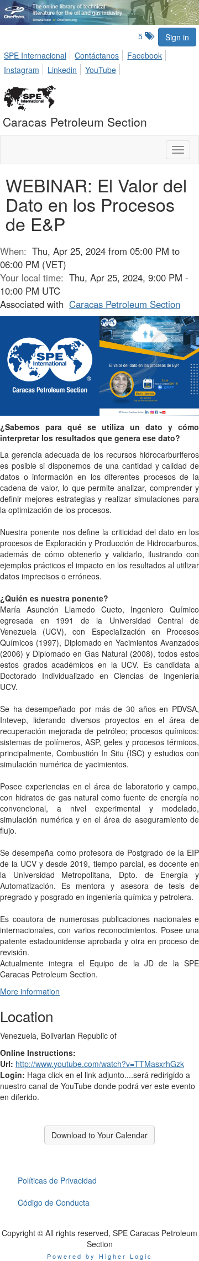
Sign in (177, 37)
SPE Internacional (35, 55)
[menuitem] (38, 53)
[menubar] (99, 60)
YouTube (100, 69)
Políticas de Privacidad (57, 1180)
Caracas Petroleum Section (124, 304)
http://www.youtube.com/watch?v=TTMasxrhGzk (99, 1063)
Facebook (144, 55)
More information (30, 991)
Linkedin (62, 69)
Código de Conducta (54, 1202)
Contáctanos (97, 55)
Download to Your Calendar (99, 1134)
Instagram (21, 69)
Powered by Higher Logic (100, 1256)
